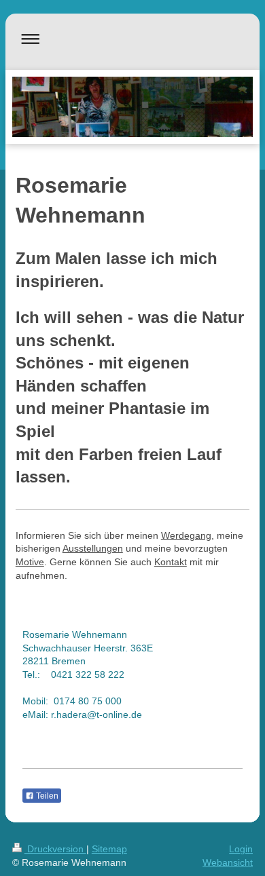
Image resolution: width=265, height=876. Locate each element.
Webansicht (227, 862)
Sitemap (109, 848)
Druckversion (55, 848)
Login (241, 848)
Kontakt (170, 561)
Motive (30, 561)
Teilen (46, 796)
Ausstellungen (93, 548)
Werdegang (186, 535)
